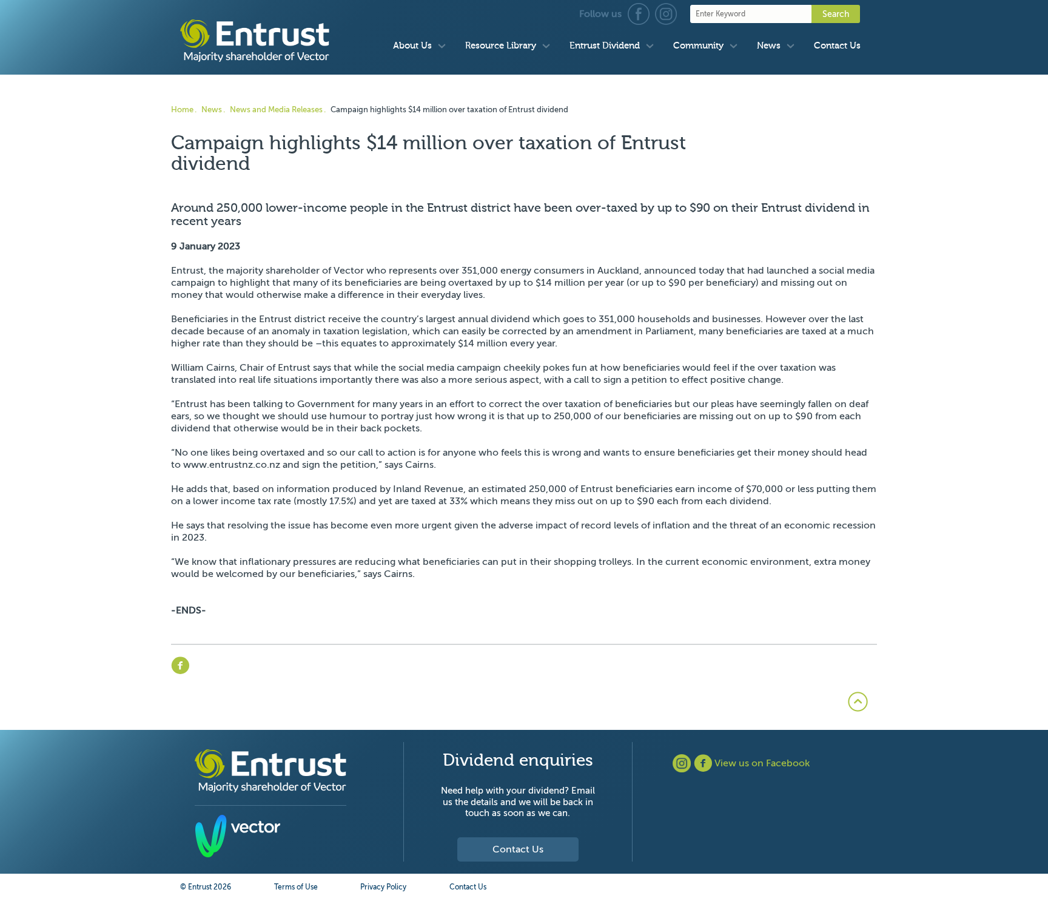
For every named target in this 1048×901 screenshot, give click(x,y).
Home (182, 109)
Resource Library (500, 46)
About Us (412, 46)
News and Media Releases (276, 109)
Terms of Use (296, 887)
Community (698, 46)
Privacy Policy (383, 887)
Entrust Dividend (604, 46)
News (769, 46)
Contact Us (837, 46)
